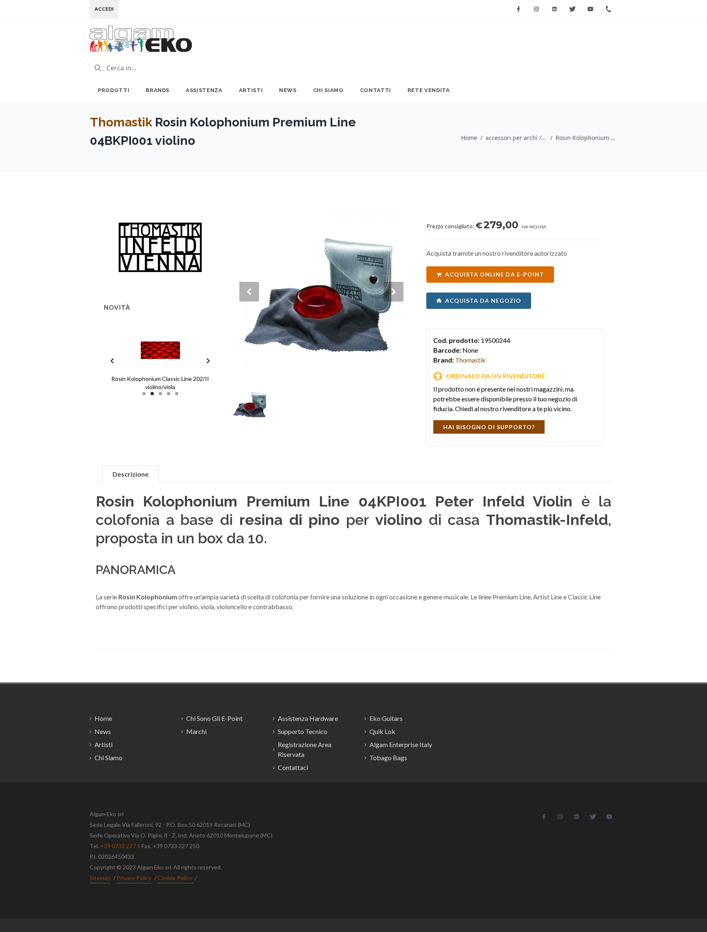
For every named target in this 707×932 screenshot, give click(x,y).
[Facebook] (518, 9)
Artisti (251, 90)
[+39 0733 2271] (608, 9)
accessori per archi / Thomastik (516, 138)
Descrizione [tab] (131, 474)
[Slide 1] (144, 393)
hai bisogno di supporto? (489, 426)
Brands (157, 90)
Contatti (375, 90)
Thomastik (121, 122)
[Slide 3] (160, 393)
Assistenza (204, 90)
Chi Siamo (328, 90)
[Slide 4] (168, 393)
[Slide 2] (152, 393)
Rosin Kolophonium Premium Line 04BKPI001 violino (586, 138)
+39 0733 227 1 (120, 845)
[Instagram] (536, 9)
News (288, 90)
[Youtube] (590, 9)
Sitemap (100, 877)
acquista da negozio (483, 300)
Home (469, 138)
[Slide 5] (176, 393)
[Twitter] (572, 9)
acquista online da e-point (494, 274)
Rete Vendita (429, 90)
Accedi (104, 9)
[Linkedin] (554, 9)
